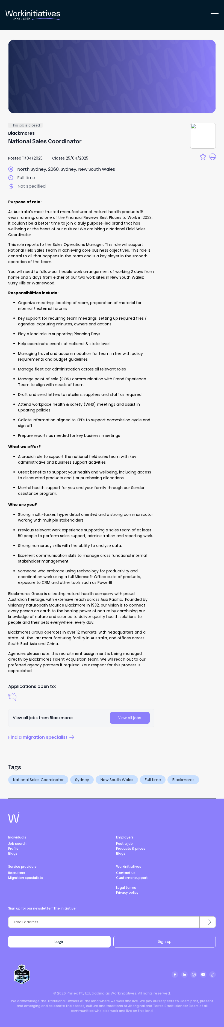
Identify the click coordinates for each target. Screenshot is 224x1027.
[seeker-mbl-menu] (215, 15)
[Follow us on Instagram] (193, 974)
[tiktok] (212, 974)
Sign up (165, 942)
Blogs (12, 853)
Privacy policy (127, 892)
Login (59, 942)
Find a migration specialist (37, 737)
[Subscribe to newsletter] (207, 922)
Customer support (132, 877)
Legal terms (126, 887)
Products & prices (130, 848)
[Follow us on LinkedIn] (184, 974)
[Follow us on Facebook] (175, 974)
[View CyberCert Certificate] (22, 974)
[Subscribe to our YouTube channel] (203, 974)
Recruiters (16, 872)
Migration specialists (25, 877)
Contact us (125, 872)
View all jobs (129, 718)
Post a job (124, 843)
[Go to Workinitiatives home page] (13, 817)
